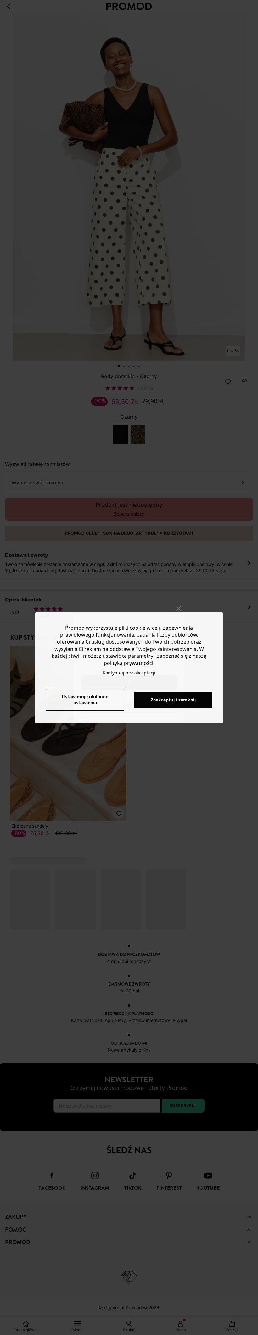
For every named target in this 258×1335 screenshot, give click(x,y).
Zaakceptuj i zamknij (173, 700)
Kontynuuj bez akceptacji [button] (129, 673)
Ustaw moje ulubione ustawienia (85, 700)
